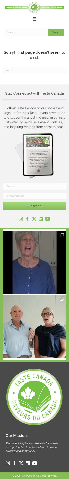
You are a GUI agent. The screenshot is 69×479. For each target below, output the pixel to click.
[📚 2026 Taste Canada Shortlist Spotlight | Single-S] (34, 326)
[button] (56, 32)
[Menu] (34, 19)
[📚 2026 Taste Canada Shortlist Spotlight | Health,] (34, 262)
